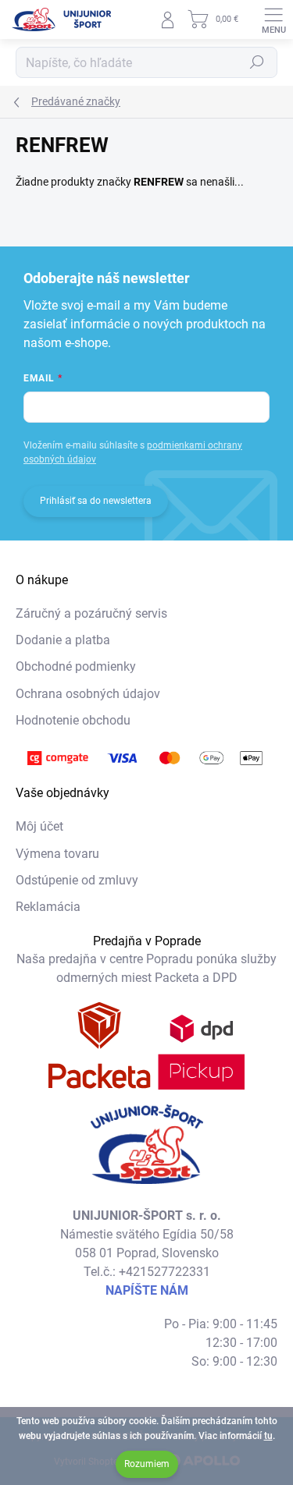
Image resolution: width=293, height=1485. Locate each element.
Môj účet (39, 826)
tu (268, 1435)
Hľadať (257, 62)
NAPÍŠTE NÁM (146, 1290)
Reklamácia (48, 906)
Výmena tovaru (57, 853)
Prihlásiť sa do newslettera (96, 500)
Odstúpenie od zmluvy (77, 880)
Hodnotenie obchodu (73, 720)
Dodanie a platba (63, 640)
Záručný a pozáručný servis (91, 613)
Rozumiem (147, 1463)
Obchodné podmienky (76, 666)
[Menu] (273, 19)
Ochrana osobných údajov (88, 693)
